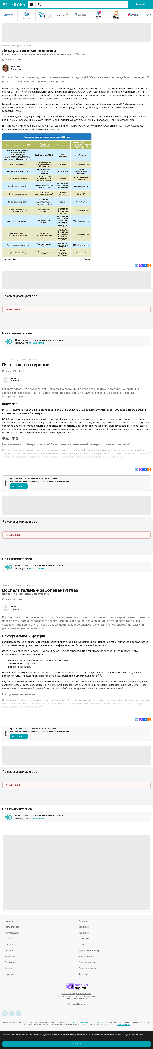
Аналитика (9, 956)
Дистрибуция (11, 944)
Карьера (8, 950)
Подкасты (83, 933)
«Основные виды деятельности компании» (76, 996)
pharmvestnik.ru (123, 1024)
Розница (8, 938)
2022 (24, 46)
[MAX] (141, 265)
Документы (10, 962)
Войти (142, 4)
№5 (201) (33, 46)
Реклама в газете (87, 962)
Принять (76, 1044)
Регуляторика (11, 927)
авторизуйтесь (36, 343)
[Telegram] (136, 265)
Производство (12, 933)
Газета (81, 944)
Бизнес (8, 968)
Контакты (83, 974)
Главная (5, 46)
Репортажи (84, 921)
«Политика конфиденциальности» (77, 994)
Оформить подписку (89, 950)
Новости (8, 921)
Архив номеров (86, 956)
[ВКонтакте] (145, 265)
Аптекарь (15, 46)
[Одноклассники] (149, 265)
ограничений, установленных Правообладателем (84, 1022)
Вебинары (83, 927)
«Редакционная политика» (76, 999)
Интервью (83, 938)
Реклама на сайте (87, 968)
